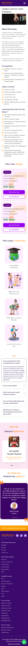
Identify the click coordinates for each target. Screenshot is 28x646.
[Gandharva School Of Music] (6, 3)
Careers (3, 547)
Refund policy (5, 569)
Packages (4, 545)
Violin (2, 589)
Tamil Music (4, 613)
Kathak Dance (5, 632)
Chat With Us (15, 197)
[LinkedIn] (25, 535)
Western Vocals (5, 605)
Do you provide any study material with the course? (11, 362)
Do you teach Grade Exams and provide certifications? (13, 402)
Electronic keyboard (7, 584)
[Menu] (24, 3)
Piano (2, 579)
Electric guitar (5, 591)
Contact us (4, 552)
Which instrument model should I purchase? (11, 393)
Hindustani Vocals (6, 608)
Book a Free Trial (14, 192)
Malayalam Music (6, 620)
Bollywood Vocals (6, 603)
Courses (3, 550)
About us (4, 559)
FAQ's (2, 572)
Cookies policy (5, 567)
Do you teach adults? (10, 386)
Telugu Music (5, 615)
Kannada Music (5, 618)
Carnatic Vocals (5, 610)
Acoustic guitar (5, 581)
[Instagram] (21, 535)
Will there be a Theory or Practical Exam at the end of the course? (12, 412)
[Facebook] (17, 535)
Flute (2, 594)
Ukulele (3, 586)
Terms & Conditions (7, 562)
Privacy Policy (5, 564)
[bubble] (9, 465)
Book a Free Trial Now (14, 644)
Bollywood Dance (6, 630)
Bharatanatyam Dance (7, 627)
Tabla (2, 596)
